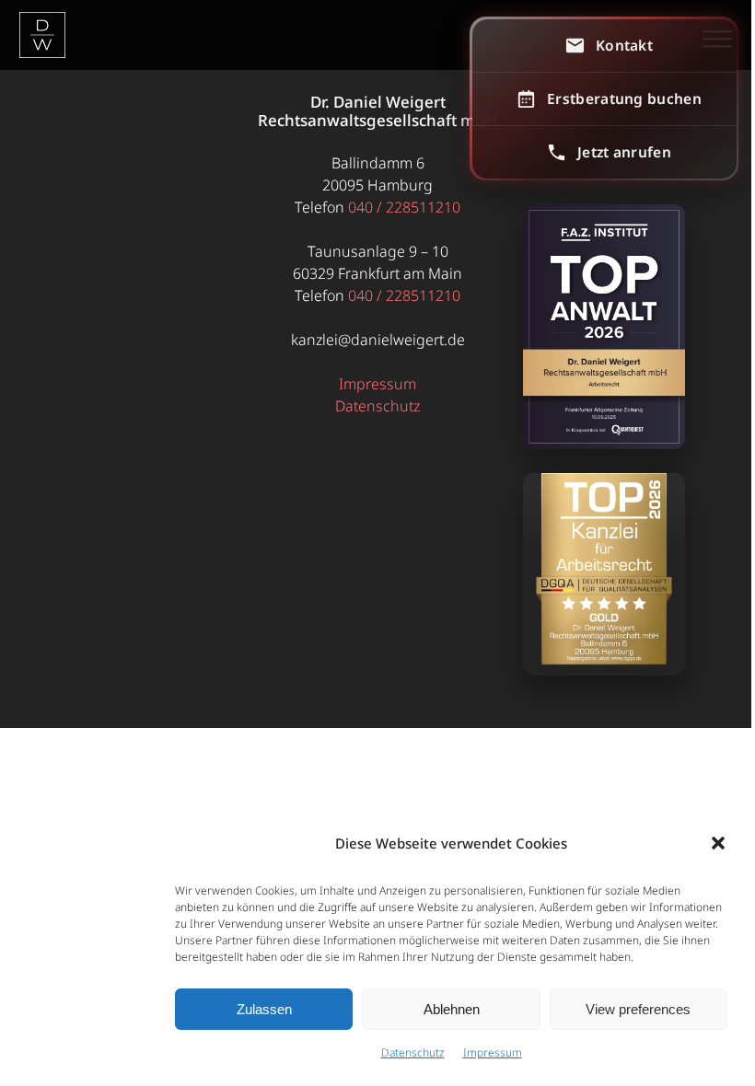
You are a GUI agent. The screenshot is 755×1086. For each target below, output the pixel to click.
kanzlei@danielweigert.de (378, 339)
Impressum (492, 1052)
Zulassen (264, 1009)
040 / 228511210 (404, 207)
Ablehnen (452, 1009)
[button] (718, 843)
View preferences (638, 1009)
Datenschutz (413, 1052)
